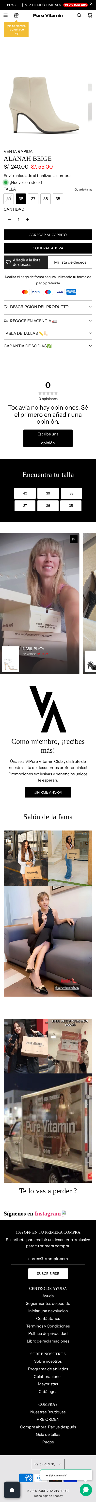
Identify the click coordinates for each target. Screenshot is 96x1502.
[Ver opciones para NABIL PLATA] (40, 603)
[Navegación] (5, 15)
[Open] (12, 1490)
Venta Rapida (18, 151)
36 (45, 198)
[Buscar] (79, 15)
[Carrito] (89, 15)
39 (8, 198)
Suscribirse (48, 1273)
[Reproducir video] (74, 539)
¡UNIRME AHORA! (48, 792)
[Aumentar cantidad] (27, 219)
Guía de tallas (83, 189)
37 (33, 198)
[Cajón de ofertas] (16, 15)
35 (58, 198)
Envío (9, 175)
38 (21, 198)
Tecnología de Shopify (48, 1496)
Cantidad (14, 209)
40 (25, 493)
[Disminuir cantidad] (9, 219)
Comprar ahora (48, 248)
